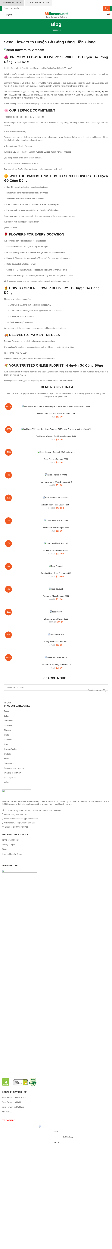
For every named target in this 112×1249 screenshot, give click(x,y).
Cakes (6, 716)
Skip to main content (38, 3)
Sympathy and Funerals (14, 768)
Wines (6, 782)
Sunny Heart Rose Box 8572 (56, 642)
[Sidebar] (3, 1125)
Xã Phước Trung (19, 95)
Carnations (8, 721)
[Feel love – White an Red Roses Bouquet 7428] (56, 429)
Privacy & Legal (8, 845)
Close (9, 703)
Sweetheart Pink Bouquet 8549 (56, 527)
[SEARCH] (106, 8)
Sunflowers (9, 763)
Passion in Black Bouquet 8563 (56, 596)
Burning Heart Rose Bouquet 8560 (56, 573)
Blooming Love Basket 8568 (56, 619)
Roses (6, 759)
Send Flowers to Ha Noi (12, 1102)
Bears (6, 711)
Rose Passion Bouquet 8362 (56, 459)
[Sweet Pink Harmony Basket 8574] (56, 657)
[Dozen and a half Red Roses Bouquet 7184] (56, 406)
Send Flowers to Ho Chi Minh (14, 1098)
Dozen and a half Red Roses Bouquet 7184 (56, 413)
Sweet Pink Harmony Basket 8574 (56, 664)
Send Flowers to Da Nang (13, 1107)
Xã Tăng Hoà (80, 92)
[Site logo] (56, 15)
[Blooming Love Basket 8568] (56, 612)
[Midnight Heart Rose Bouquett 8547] (56, 497)
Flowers (7, 730)
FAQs (4, 849)
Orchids (7, 754)
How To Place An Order (12, 854)
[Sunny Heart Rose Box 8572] (56, 634)
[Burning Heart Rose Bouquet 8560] (56, 566)
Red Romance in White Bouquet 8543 (56, 482)
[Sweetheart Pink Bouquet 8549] (56, 520)
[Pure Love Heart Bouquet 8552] (56, 543)
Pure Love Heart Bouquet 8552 (56, 550)
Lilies (6, 744)
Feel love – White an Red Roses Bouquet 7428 (56, 436)
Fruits (6, 735)
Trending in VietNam (12, 773)
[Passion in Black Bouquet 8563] (56, 589)
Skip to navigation (12, 3)
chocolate (8, 726)
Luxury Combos (10, 749)
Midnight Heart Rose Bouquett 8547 (56, 505)
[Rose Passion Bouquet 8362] (56, 452)
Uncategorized (10, 778)
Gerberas (8, 740)
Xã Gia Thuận (68, 92)
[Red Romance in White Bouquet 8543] (56, 475)
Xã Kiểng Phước (93, 92)
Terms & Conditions (10, 840)
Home (54, 30)
